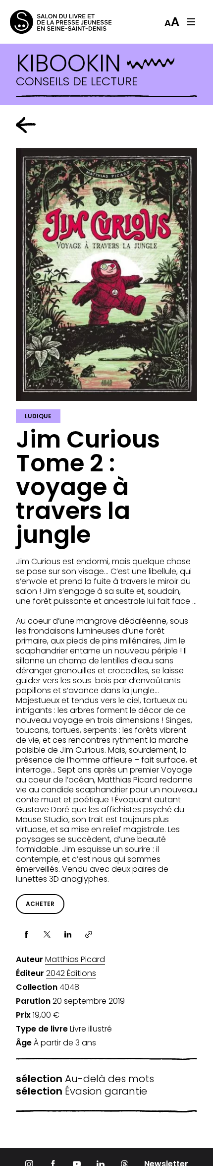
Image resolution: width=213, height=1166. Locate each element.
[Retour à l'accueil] (49, 22)
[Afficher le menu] (191, 22)
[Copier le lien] (88, 934)
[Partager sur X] (47, 934)
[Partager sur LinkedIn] (67, 934)
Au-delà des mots (85, 1079)
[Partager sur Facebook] (26, 934)
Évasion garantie (81, 1091)
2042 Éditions (71, 973)
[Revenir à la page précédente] (26, 125)
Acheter (40, 904)
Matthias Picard (75, 960)
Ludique (38, 416)
